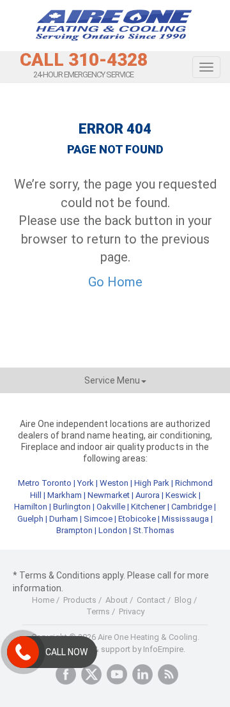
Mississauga (185, 519)
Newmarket (109, 495)
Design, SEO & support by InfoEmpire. (115, 649)
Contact (151, 600)
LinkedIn (142, 674)
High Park (151, 483)
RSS (168, 674)
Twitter (91, 674)
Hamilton (30, 506)
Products (79, 600)
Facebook (66, 674)
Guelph (30, 519)
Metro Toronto (45, 483)
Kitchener (148, 506)
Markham (64, 495)
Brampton (74, 530)
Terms (98, 611)
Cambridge (191, 506)
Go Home (115, 282)
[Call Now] (23, 652)
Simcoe (98, 519)
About (116, 600)
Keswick (181, 495)
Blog (183, 600)
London (112, 530)
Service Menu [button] (112, 380)
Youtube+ (117, 674)
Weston (114, 483)
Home (43, 600)
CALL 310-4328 (84, 60)
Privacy (131, 611)
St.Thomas (153, 530)
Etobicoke (137, 519)
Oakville (110, 506)
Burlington (72, 506)
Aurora (147, 495)
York (86, 483)
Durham (63, 519)
